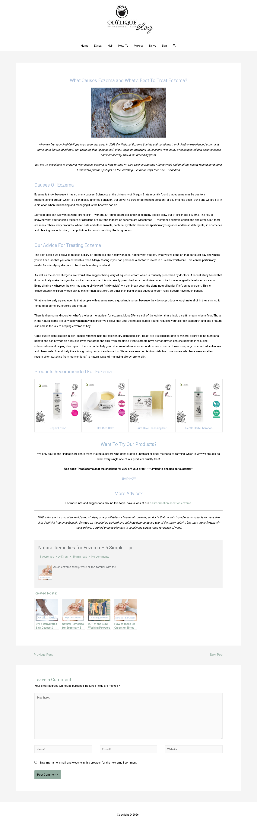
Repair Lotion (58, 428)
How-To (123, 45)
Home (84, 45)
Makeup (139, 45)
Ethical (98, 45)
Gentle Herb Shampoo (199, 428)
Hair (110, 45)
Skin (164, 45)
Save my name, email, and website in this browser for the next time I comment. (88, 762)
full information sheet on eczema (170, 503)
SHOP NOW (129, 478)
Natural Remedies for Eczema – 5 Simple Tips (86, 547)
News (152, 45)
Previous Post (41, 654)
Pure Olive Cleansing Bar (152, 428)
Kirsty (64, 556)
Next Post (218, 654)
